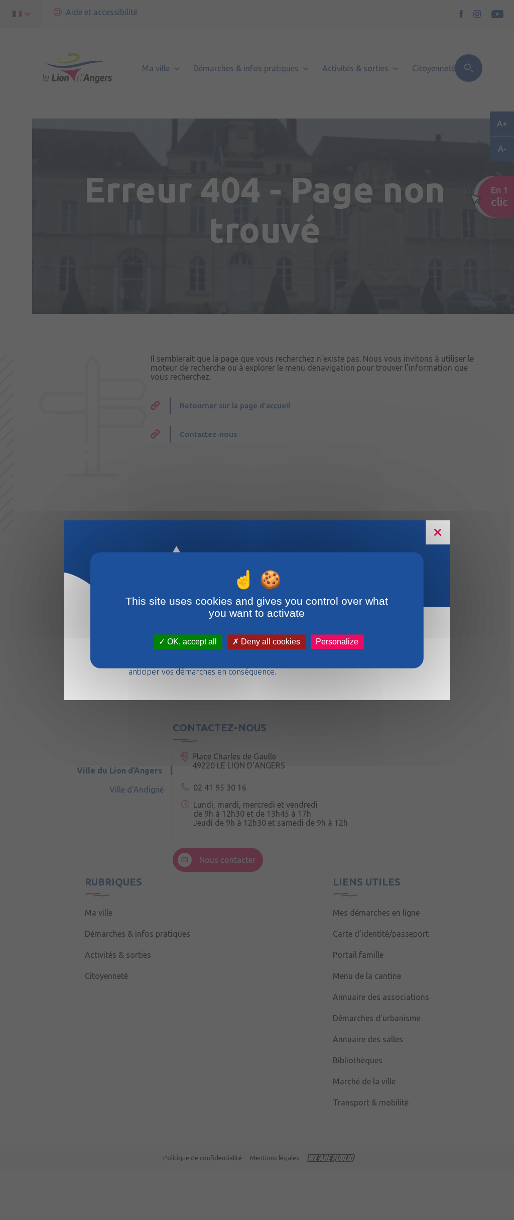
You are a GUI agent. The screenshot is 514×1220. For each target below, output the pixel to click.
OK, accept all (191, 641)
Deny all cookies (269, 641)
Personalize (337, 641)
